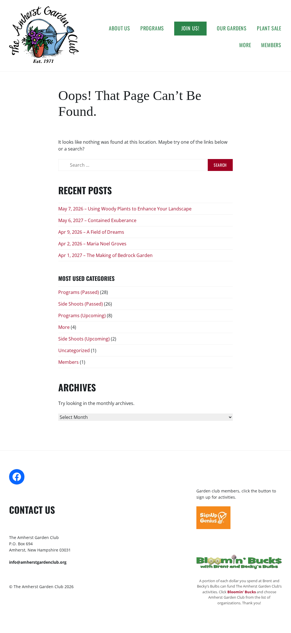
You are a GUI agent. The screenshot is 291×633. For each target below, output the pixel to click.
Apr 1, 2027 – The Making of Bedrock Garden (105, 255)
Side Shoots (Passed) (80, 304)
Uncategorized (74, 350)
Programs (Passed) (78, 292)
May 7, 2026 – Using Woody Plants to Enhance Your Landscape (125, 209)
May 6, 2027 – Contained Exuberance (97, 220)
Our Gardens (232, 28)
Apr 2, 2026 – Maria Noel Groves (92, 244)
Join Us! (190, 28)
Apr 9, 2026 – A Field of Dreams (91, 232)
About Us (119, 28)
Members (271, 45)
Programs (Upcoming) (82, 315)
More (245, 45)
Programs (152, 28)
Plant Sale (269, 28)
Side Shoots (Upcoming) (84, 339)
